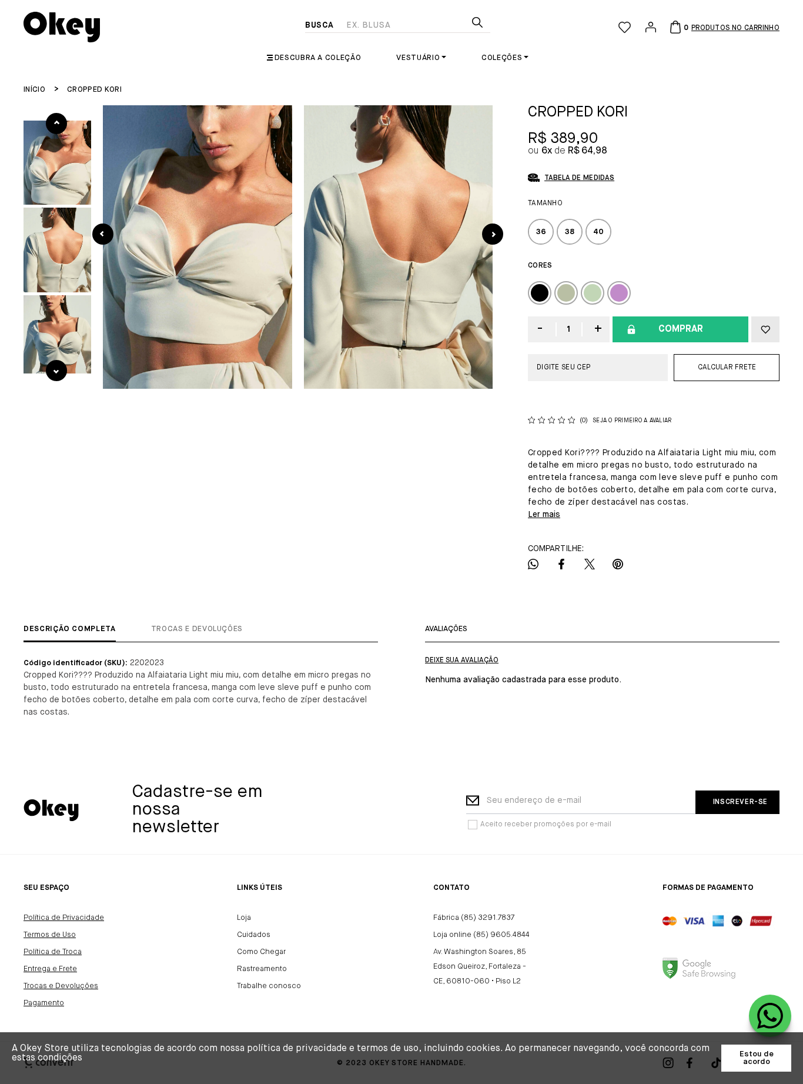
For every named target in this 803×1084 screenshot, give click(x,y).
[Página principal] (164, 27)
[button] (57, 163)
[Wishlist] (624, 27)
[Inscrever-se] (737, 802)
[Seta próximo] (492, 234)
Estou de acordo (757, 1058)
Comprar (680, 329)
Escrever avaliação (461, 660)
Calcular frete (727, 367)
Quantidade (569, 329)
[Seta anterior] (102, 234)
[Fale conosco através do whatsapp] (770, 1015)
